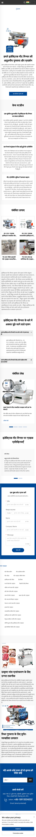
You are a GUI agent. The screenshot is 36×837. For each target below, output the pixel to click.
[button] (16, 478)
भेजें (30, 780)
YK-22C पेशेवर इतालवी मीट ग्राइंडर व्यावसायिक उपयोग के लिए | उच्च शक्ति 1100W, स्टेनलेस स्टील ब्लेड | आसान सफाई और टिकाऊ (9, 258)
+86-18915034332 (23, 799)
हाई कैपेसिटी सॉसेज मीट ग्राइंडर (12, 627)
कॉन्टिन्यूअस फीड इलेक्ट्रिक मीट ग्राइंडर (14, 623)
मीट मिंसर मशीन (8, 571)
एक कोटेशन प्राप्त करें (18, 94)
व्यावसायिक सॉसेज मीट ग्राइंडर (12, 611)
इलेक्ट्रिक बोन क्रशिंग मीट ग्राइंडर (13, 615)
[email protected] (20, 803)
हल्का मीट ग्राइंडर (9, 607)
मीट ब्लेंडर (7, 575)
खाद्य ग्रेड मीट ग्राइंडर (24, 595)
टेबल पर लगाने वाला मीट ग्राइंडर (12, 603)
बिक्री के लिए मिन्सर (24, 583)
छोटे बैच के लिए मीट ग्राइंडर (11, 591)
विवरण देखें (9, 223)
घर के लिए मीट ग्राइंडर (10, 583)
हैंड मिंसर (20, 579)
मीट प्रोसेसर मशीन (20, 571)
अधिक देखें (5, 420)
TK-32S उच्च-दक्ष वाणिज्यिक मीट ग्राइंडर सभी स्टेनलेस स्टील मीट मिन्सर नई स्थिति (27, 258)
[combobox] (9, 513)
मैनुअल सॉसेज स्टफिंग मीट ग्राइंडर (13, 619)
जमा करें (18, 550)
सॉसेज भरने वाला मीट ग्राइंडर (11, 587)
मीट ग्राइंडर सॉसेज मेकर (19, 575)
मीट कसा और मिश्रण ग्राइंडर (11, 599)
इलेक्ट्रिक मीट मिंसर (9, 579)
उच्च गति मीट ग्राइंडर (10, 595)
